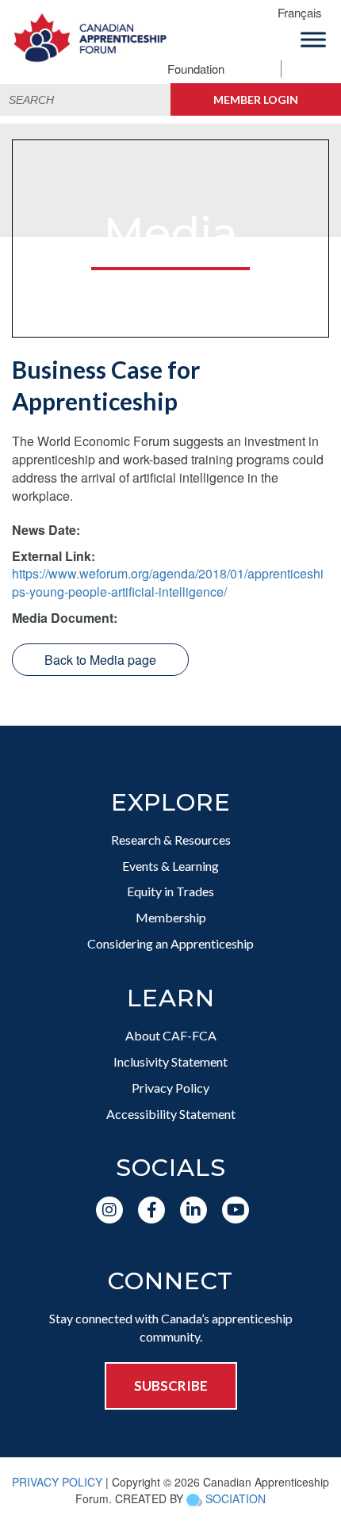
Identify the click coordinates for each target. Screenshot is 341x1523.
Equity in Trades (170, 891)
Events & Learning (170, 865)
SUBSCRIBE (171, 1385)
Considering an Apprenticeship (170, 943)
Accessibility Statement (171, 1113)
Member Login (255, 99)
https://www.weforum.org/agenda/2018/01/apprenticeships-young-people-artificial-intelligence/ (168, 582)
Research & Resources (171, 839)
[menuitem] (305, 13)
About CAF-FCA (170, 1035)
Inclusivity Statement (170, 1061)
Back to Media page (100, 660)
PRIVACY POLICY (57, 1482)
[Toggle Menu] (313, 39)
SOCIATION (235, 1498)
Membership (171, 917)
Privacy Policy (170, 1087)
